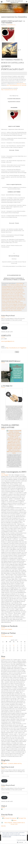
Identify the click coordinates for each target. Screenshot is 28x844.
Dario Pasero (22, 293)
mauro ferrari (20, 304)
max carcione (8, 305)
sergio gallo (19, 308)
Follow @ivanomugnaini (7, 636)
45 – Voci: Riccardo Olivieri (17, 286)
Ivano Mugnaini (4, 475)
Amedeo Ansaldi (14, 289)
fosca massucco (9, 296)
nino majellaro (14, 305)
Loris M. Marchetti (5, 299)
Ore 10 (18, 305)
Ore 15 (21, 305)
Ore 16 (24, 305)
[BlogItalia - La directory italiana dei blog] (11, 763)
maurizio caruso (5, 304)
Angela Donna (21, 289)
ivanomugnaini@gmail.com (7, 341)
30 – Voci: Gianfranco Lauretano (12, 284)
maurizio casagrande (13, 304)
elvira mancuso (11, 295)
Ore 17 (3, 307)
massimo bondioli (11, 302)
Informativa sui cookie (6, 836)
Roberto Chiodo (14, 307)
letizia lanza (22, 298)
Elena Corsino (4, 295)
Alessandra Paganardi (6, 289)
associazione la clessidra (7, 290)
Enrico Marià (16, 295)
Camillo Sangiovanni (6, 292)
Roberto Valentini (5, 308)
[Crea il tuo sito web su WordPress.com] (14, 1)
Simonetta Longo (9, 310)
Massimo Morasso (19, 302)
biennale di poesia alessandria (18, 290)
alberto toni (15, 287)
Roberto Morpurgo (21, 307)
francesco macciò (16, 296)
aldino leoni (20, 287)
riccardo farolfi (7, 307)
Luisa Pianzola (8, 301)
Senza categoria (19, 283)
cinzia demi (11, 293)
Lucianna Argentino (19, 299)
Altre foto (3, 826)
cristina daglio (16, 293)
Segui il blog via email (7, 767)
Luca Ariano (12, 299)
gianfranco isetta (16, 298)
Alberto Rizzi (10, 287)
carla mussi (12, 292)
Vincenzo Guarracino (17, 310)
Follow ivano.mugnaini (6, 629)
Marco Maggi (14, 301)
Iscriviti (4, 327)
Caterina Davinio (5, 293)
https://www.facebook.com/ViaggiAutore (16, 347)
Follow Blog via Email (8, 315)
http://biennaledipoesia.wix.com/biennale (16, 85)
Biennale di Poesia (21, 83)
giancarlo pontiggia (9, 298)
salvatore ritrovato (12, 308)
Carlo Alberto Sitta (19, 292)
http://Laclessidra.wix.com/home (9, 89)
